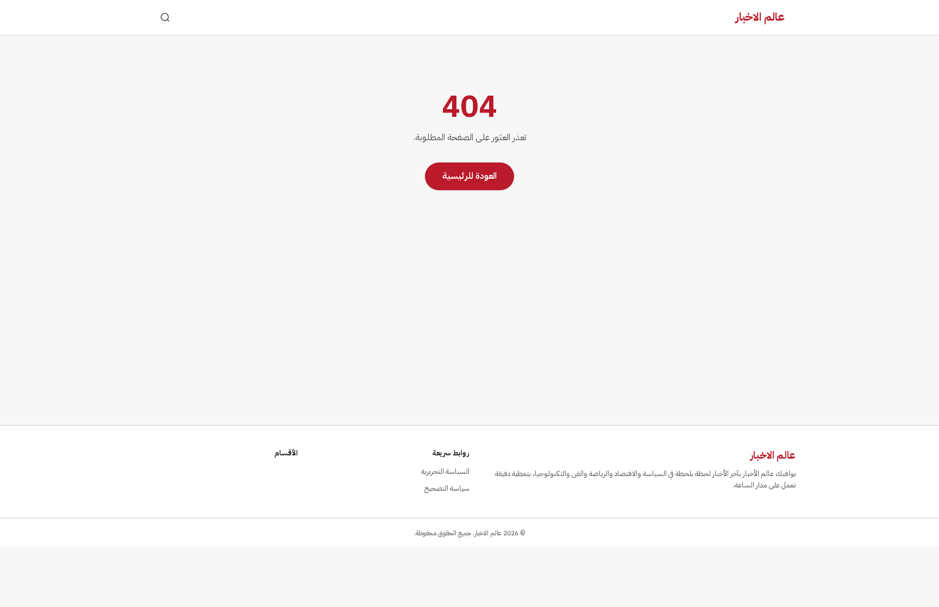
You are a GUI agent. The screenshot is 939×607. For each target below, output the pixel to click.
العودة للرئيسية (469, 176)
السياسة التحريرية (445, 471)
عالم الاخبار (760, 17)
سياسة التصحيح (447, 488)
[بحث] (165, 17)
